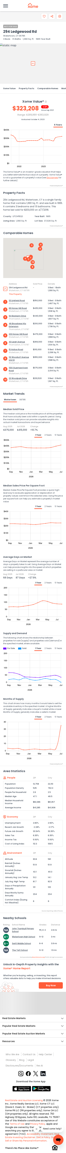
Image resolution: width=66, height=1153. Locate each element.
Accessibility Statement (40, 1134)
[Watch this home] (44, 16)
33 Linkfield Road (17, 300)
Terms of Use (17, 1123)
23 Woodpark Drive (18, 378)
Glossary (11, 1060)
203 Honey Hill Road (18, 334)
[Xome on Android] (41, 1088)
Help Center (45, 1054)
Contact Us (29, 1054)
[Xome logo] (33, 5)
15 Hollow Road (16, 349)
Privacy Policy (37, 1123)
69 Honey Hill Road (18, 308)
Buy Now (51, 985)
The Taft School (20, 950)
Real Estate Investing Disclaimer (32, 1135)
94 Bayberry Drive (17, 315)
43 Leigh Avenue (17, 341)
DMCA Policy (43, 1137)
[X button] (36, 1073)
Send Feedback (33, 1006)
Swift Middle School (21, 943)
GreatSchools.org (38, 957)
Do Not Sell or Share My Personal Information (32, 1139)
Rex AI (40, 1065)
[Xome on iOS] (22, 1088)
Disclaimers (52, 177)
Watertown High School (23, 936)
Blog (21, 1060)
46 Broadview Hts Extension (17, 325)
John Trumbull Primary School (23, 930)
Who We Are (12, 1054)
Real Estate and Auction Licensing (24, 1100)
